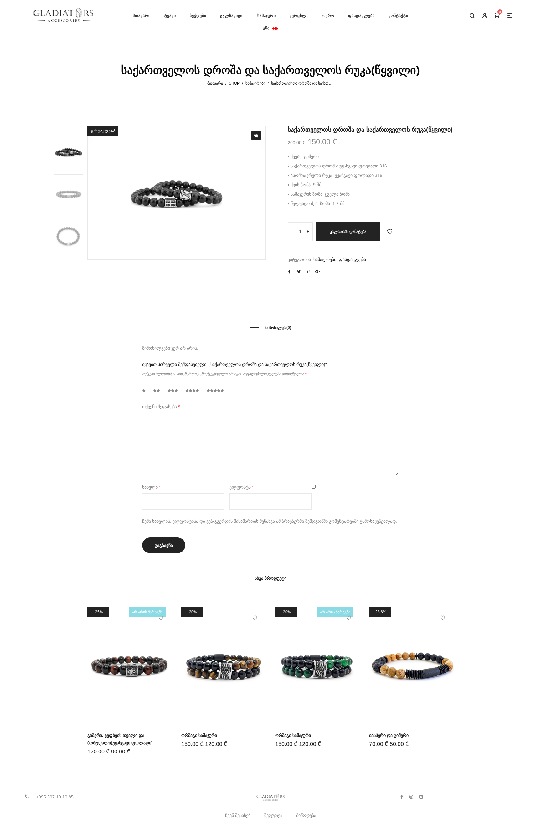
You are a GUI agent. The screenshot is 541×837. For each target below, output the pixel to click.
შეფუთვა (273, 815)
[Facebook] (401, 796)
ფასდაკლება (352, 259)
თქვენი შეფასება (161, 406)
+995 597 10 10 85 (55, 796)
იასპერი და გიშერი (389, 735)
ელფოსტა (241, 487)
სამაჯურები (255, 83)
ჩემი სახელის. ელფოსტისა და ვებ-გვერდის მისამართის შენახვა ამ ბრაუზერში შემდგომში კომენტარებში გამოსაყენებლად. (269, 521)
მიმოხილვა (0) (278, 328)
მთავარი (215, 83)
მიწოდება (306, 815)
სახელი (151, 487)
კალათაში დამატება (348, 231)
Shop (234, 83)
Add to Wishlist (390, 231)
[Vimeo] (421, 796)
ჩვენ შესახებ (237, 815)
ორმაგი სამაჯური (199, 735)
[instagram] (411, 796)
